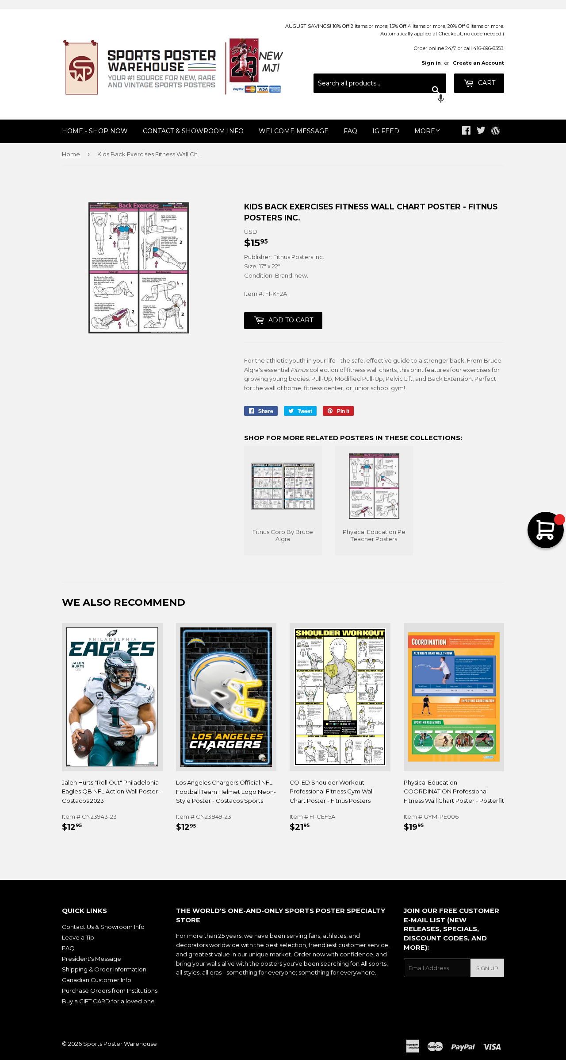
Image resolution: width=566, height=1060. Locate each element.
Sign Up (487, 968)
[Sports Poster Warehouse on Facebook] (466, 131)
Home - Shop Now (95, 131)
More (424, 131)
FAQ (350, 131)
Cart (485, 83)
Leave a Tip (78, 937)
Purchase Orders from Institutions (109, 990)
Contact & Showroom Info (193, 131)
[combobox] (380, 83)
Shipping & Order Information (104, 969)
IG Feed (385, 131)
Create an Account (478, 63)
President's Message (91, 958)
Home (71, 154)
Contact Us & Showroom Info (103, 926)
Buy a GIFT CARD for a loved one (108, 1001)
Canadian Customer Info (96, 979)
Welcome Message (294, 131)
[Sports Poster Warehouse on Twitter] (481, 131)
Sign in (431, 63)
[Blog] (495, 131)
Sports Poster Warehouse (120, 1043)
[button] (380, 99)
